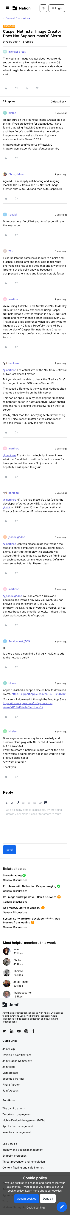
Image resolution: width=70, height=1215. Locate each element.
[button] (7, 8)
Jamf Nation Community (17, 1060)
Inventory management (16, 1132)
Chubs (17, 960)
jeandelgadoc (16, 537)
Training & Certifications (16, 1054)
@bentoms (9, 455)
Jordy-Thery (21, 981)
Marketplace (10, 1072)
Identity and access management (22, 1149)
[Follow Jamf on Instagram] (26, 1031)
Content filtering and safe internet (22, 1167)
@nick (6, 507)
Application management (17, 1126)
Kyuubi (12, 214)
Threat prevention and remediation (23, 1161)
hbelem (12, 731)
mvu (16, 949)
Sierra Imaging (12, 875)
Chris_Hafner (16, 174)
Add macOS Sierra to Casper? (22, 907)
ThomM (18, 971)
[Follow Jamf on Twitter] (4, 1031)
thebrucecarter (22, 992)
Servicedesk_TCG (19, 641)
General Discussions (18, 18)
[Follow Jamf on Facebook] (33, 1031)
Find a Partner (11, 1084)
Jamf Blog (8, 1066)
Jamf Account (10, 1090)
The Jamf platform (13, 1108)
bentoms (13, 363)
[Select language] (43, 8)
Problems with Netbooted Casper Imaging (29, 886)
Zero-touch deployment (16, 1114)
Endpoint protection (14, 1155)
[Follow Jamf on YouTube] (19, 1031)
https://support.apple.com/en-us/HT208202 (39, 693)
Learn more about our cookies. (43, 1190)
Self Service (9, 1143)
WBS (11, 251)
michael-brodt (17, 51)
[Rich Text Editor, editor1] (35, 824)
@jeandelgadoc (12, 595)
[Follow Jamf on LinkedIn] (11, 1031)
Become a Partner (13, 1078)
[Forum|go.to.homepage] (21, 8)
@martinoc (9, 370)
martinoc (13, 299)
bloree (12, 112)
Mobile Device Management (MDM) (23, 1120)
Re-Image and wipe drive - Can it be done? (30, 897)
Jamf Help (8, 1048)
